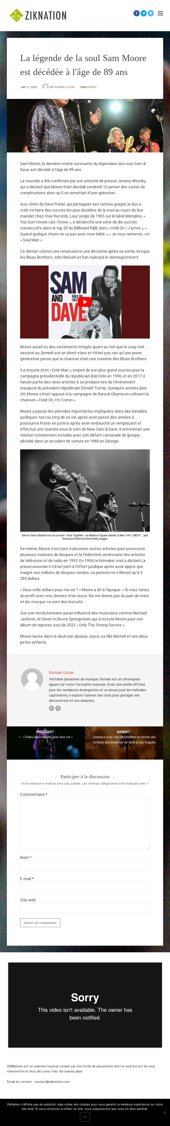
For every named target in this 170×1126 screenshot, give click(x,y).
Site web (28, 900)
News (92, 87)
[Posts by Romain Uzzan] (46, 87)
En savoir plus (71, 1071)
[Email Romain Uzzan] (51, 708)
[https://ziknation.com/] (58, 708)
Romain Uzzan (64, 87)
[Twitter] (144, 13)
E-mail (27, 878)
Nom (25, 857)
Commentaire (33, 794)
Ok (85, 1116)
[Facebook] (136, 13)
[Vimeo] (151, 13)
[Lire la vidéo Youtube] (85, 302)
